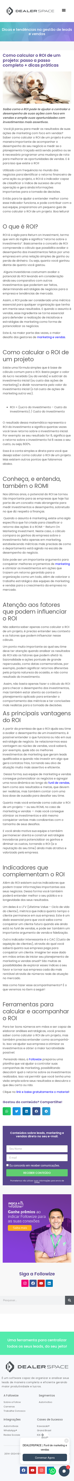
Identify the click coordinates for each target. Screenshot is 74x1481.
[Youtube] (41, 1283)
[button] (64, 10)
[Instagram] (25, 1283)
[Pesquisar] (69, 1300)
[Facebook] (33, 1283)
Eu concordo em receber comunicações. (35, 1165)
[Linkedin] (49, 1283)
